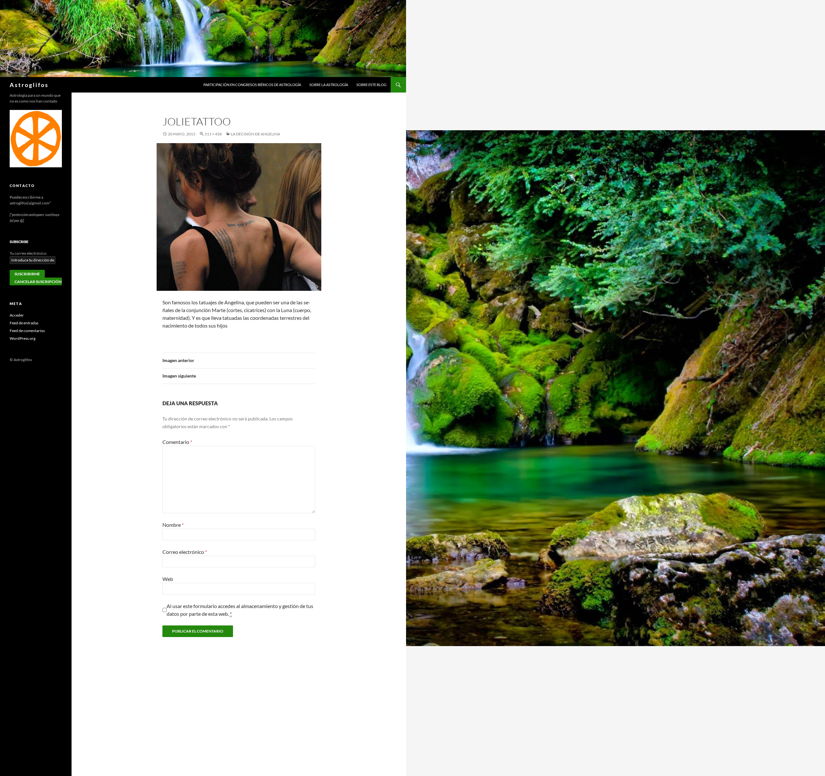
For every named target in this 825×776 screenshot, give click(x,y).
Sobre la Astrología (328, 85)
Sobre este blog (371, 85)
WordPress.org (22, 338)
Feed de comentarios (27, 330)
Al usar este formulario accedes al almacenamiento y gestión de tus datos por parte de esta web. (240, 610)
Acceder (17, 315)
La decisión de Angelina (255, 134)
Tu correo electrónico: (28, 253)
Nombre (173, 525)
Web (167, 579)
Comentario (177, 442)
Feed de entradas (24, 322)
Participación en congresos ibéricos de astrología (252, 85)
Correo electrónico (184, 552)
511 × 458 (213, 134)
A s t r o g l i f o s (29, 84)
